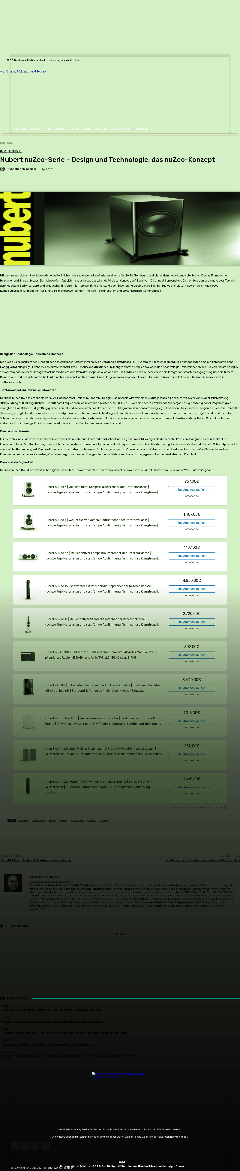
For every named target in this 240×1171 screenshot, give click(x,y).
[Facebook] (15, 1146)
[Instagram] (25, 1146)
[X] (35, 1146)
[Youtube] (46, 1146)
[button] (229, 129)
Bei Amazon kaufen (192, 490)
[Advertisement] (120, 961)
